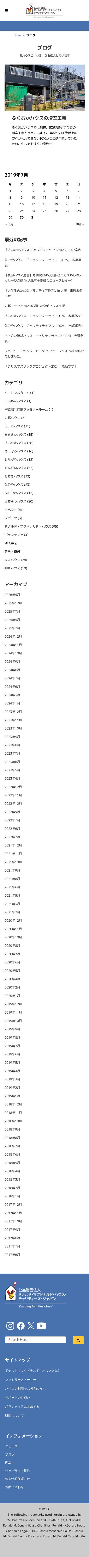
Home (17, 35)
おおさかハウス (15, 434)
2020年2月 (12, 987)
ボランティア (13, 535)
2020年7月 (12, 954)
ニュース (11, 1446)
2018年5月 (12, 1163)
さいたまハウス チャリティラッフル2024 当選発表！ (43, 316)
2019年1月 (12, 1096)
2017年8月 (12, 1238)
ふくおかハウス (15, 493)
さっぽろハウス (15, 451)
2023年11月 (13, 720)
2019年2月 (12, 1087)
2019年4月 (12, 1071)
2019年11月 (13, 1012)
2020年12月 (13, 920)
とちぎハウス (13, 476)
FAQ (8, 1462)
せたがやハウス (15, 459)
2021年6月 (12, 887)
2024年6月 (12, 686)
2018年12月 (13, 1104)
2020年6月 (12, 962)
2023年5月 (12, 770)
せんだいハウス (15, 468)
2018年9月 (12, 1129)
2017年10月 (13, 1221)
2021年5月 (12, 895)
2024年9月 (12, 661)
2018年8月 (12, 1138)
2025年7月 (12, 611)
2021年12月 (13, 845)
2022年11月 (13, 795)
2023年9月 (12, 737)
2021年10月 (13, 862)
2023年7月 (12, 753)
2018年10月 (13, 1121)
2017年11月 (13, 1213)
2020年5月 (12, 970)
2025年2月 (12, 628)
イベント (10, 510)
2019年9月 (12, 1029)
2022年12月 (13, 787)
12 (56, 197)
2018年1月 (12, 1196)
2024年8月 (12, 670)
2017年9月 (12, 1229)
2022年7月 (12, 820)
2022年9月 (12, 812)
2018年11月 (13, 1112)
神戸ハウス (12, 568)
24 (33, 211)
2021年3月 (12, 904)
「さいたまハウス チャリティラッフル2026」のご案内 (42, 250)
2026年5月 (12, 595)
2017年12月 (13, 1204)
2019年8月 (12, 1037)
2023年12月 (13, 711)
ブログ (9, 1454)
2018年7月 (12, 1146)
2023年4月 (12, 778)
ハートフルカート (16, 393)
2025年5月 (12, 620)
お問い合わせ (14, 1487)
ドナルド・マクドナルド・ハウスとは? (32, 1371)
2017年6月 (12, 1254)
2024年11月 (13, 645)
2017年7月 (12, 1246)
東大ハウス (12, 560)
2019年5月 (12, 1062)
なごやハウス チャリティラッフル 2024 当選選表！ (44, 326)
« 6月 (9, 224)
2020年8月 (12, 945)
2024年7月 (12, 678)
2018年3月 (12, 1179)
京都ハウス (12, 418)
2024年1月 (12, 703)
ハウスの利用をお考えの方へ (25, 1389)
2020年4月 (12, 979)
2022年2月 (12, 837)
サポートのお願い (17, 1398)
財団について (14, 1415)
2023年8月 (12, 745)
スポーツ (10, 518)
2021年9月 (12, 870)
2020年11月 (13, 929)
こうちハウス (13, 426)
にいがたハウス (15, 401)
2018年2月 (12, 1188)
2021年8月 (12, 879)
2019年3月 (12, 1079)
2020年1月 (12, 996)
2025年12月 (13, 603)
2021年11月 (13, 853)
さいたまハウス (15, 443)
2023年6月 (12, 762)
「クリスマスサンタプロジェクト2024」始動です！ (40, 366)
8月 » (80, 224)
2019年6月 (12, 1054)
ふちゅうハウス (15, 501)
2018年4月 (12, 1171)
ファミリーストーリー (20, 1380)
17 (33, 204)
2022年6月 (12, 828)
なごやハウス (13, 484)
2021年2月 (12, 912)
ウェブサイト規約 (17, 1471)
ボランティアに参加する (22, 1407)
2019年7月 (12, 1046)
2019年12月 (13, 1004)
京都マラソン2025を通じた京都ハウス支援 (34, 306)
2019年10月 (13, 1021)
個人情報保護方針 (17, 1479)
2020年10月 (13, 937)
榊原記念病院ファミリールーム (26, 409)
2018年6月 (12, 1154)
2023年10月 (13, 728)
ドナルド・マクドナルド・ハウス (27, 526)
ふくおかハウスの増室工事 (39, 118)
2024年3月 (12, 695)
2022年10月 (13, 803)
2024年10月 (13, 653)
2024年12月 (13, 636)
